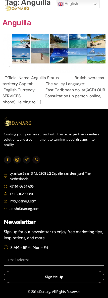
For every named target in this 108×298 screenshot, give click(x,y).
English (71, 4)
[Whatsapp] (36, 160)
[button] (97, 8)
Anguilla (17, 22)
